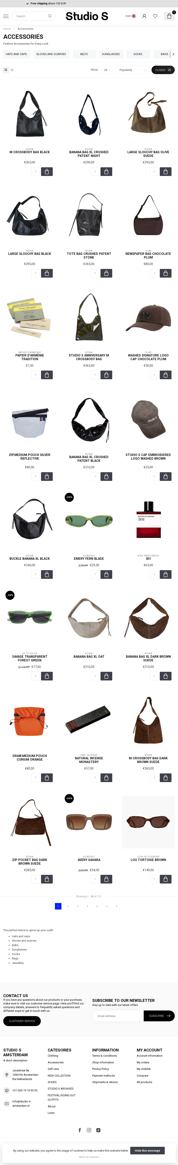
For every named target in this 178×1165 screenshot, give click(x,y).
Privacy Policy (100, 1069)
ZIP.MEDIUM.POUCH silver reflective (29, 456)
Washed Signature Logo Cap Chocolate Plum (148, 357)
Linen (51, 1113)
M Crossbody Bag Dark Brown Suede (148, 760)
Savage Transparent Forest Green (29, 658)
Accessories (25, 28)
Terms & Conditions (104, 1055)
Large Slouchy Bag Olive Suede (148, 154)
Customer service (22, 1021)
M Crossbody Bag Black (30, 152)
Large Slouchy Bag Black (29, 253)
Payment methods (103, 1075)
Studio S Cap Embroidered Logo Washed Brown (148, 456)
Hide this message (147, 1150)
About (52, 1106)
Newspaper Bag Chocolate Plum (148, 255)
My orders (143, 1062)
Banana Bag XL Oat (89, 656)
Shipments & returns (105, 1082)
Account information (150, 1055)
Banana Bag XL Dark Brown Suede (148, 658)
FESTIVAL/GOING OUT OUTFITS (62, 1097)
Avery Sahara (89, 860)
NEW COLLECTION (59, 1075)
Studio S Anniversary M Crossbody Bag (89, 357)
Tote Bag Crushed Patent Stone (89, 255)
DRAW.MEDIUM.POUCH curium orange (30, 757)
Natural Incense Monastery (89, 760)
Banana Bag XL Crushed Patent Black (89, 458)
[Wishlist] (155, 16)
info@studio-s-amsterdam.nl (21, 1103)
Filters (160, 70)
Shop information (103, 1062)
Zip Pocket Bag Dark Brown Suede (29, 861)
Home (7, 28)
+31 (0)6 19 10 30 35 (24, 1090)
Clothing (53, 1055)
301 (148, 558)
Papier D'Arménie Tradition (29, 357)
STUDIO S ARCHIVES (61, 1088)
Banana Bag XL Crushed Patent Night (89, 154)
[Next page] (117, 906)
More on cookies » (89, 1156)
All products (144, 1082)
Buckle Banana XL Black (30, 558)
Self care (53, 1069)
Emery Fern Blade (89, 558)
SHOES (52, 1082)
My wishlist (144, 1069)
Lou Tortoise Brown (148, 860)
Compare (142, 1075)
